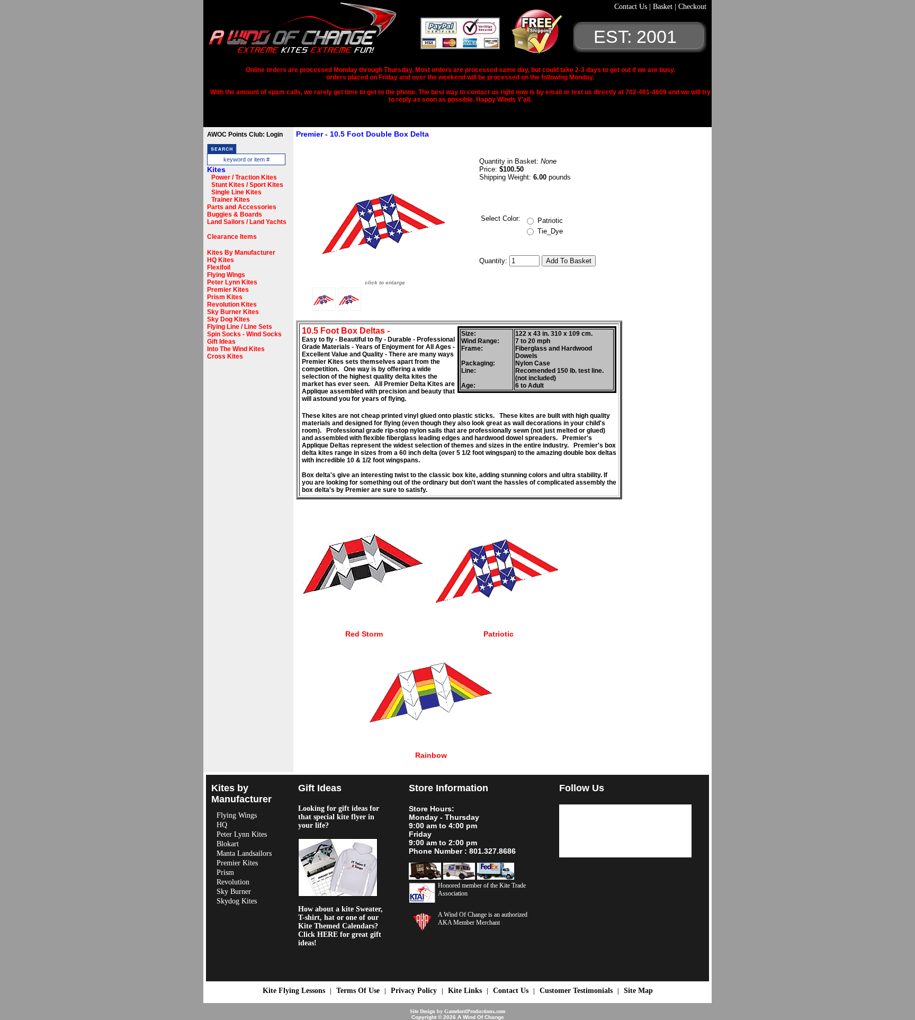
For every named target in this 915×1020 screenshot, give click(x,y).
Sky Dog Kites (228, 319)
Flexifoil (218, 267)
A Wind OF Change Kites (314, 32)
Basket (664, 7)
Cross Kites (225, 356)
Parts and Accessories (241, 207)
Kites (216, 169)
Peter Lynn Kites (232, 282)
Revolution (233, 882)
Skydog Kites (237, 901)
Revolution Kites (232, 304)
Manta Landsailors (244, 853)
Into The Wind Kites (236, 349)
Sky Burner (234, 892)
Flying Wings (226, 275)
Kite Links (465, 991)
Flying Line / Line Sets (239, 326)
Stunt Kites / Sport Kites (247, 185)
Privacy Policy (414, 991)
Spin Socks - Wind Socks (244, 334)
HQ (222, 825)
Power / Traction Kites (244, 177)
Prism (225, 872)
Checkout (692, 7)
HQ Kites (220, 260)
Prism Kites (225, 297)
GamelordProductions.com (474, 1011)
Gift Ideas (221, 341)
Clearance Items (232, 236)
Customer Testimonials (576, 991)
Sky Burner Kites (233, 312)
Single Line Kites (236, 192)
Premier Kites (228, 289)
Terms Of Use (358, 991)
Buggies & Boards (234, 214)
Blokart (228, 844)
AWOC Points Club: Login (245, 134)
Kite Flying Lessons (294, 991)
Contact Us (631, 7)
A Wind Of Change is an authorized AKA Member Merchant (482, 918)
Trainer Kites (230, 199)
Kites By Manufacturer (241, 252)
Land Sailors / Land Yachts (246, 222)
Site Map (638, 991)
